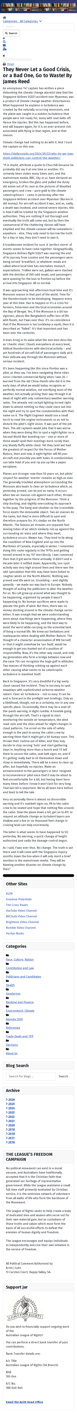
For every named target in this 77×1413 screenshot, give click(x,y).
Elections (12, 1045)
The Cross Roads (17, 905)
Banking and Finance (20, 1002)
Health (10, 985)
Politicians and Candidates (23, 976)
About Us (12, 1053)
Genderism (13, 993)
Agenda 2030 (14, 1019)
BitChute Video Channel (21, 916)
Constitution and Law (20, 968)
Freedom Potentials (19, 899)
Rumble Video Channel (21, 927)
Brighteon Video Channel (22, 922)
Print (10, 64)
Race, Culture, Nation (20, 959)
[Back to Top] (70, 1406)
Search (12, 33)
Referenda (13, 1028)
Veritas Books (15, 933)
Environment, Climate (20, 1010)
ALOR (9, 893)
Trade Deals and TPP (19, 1036)
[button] (38, 42)
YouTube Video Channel (21, 910)
